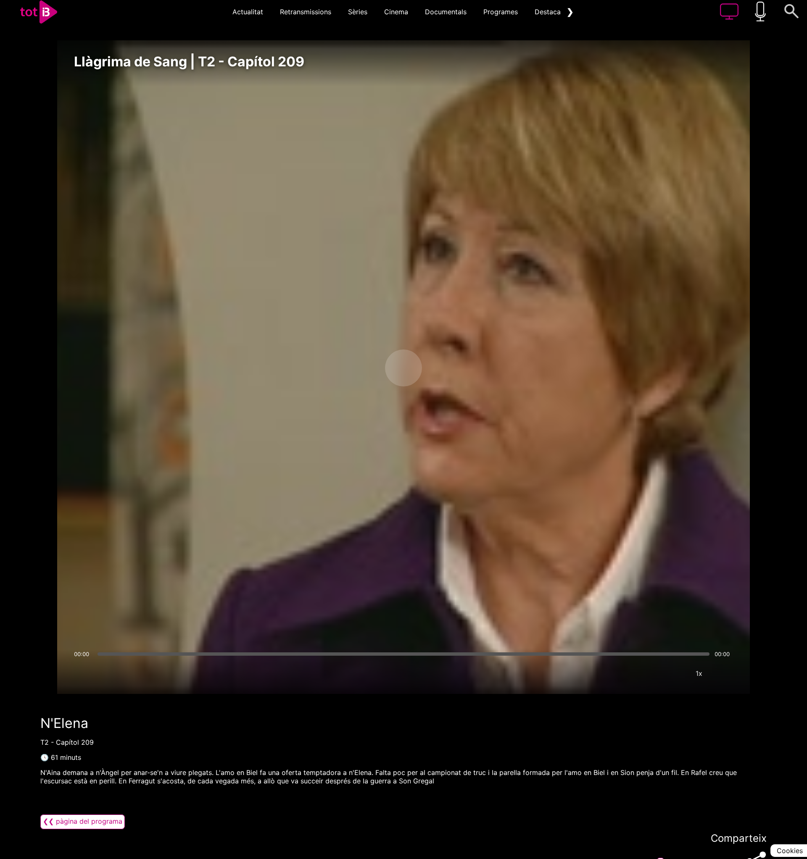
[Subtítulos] (648, 673)
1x (699, 673)
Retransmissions (305, 12)
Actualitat (247, 12)
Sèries (357, 12)
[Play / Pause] (403, 367)
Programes (500, 12)
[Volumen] (83, 673)
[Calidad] (674, 673)
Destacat (549, 12)
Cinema (396, 12)
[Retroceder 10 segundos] (359, 368)
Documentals (446, 12)
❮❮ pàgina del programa (82, 821)
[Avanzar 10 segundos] (447, 368)
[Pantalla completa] (724, 673)
